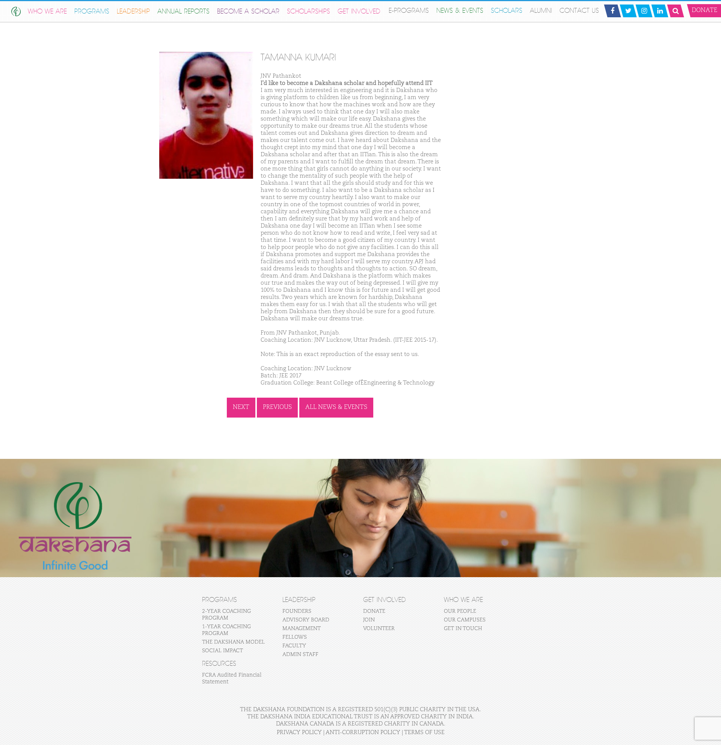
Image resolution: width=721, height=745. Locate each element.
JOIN (369, 620)
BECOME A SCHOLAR (248, 11)
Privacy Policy (299, 732)
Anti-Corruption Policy (363, 732)
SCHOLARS (506, 11)
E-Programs (409, 11)
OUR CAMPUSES (465, 620)
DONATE (374, 611)
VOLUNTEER (379, 628)
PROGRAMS (91, 11)
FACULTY (294, 645)
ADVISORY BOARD (305, 620)
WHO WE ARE (47, 11)
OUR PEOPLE (460, 611)
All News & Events (336, 407)
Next (241, 407)
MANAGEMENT (301, 628)
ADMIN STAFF (300, 654)
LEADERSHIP (133, 11)
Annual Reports (183, 11)
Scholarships (308, 11)
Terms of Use (424, 732)
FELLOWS (294, 637)
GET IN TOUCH (463, 628)
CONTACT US (579, 11)
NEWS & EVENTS (459, 11)
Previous (277, 407)
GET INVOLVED (359, 11)
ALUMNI (541, 11)
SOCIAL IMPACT (222, 650)
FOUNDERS (296, 611)
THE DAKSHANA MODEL (233, 642)
